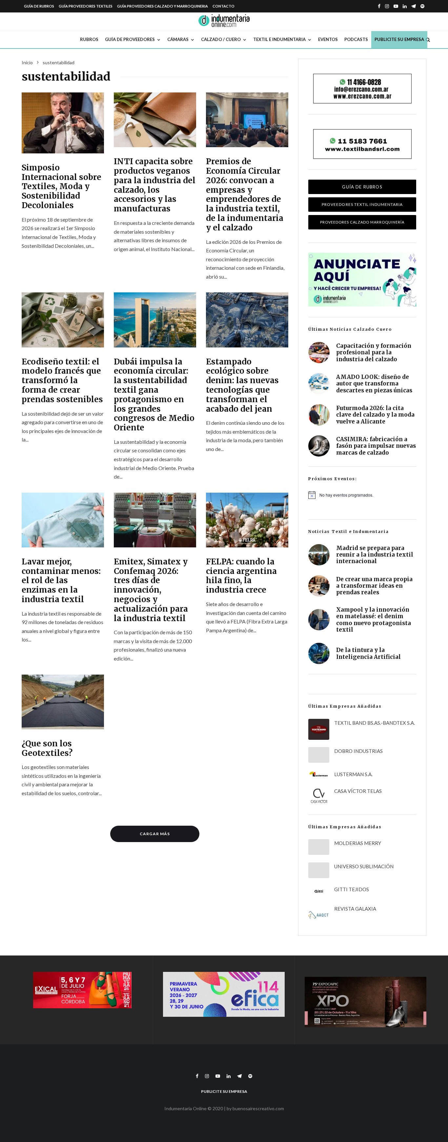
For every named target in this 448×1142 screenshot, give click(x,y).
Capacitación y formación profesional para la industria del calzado (373, 353)
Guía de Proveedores (130, 39)
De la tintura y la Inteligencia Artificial (368, 653)
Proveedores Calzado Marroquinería (362, 222)
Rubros (89, 39)
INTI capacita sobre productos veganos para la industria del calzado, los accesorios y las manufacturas (154, 185)
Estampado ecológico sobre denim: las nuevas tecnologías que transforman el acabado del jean (242, 385)
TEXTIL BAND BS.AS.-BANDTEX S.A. (374, 723)
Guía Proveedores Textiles (85, 6)
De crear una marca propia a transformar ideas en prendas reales (374, 586)
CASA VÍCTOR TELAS (358, 791)
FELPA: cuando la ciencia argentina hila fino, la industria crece (241, 576)
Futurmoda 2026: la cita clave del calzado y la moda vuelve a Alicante (375, 415)
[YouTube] (395, 6)
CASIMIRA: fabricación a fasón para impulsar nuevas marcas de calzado (376, 446)
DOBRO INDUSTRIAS (358, 751)
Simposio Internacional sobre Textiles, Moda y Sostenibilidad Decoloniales (61, 186)
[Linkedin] (404, 6)
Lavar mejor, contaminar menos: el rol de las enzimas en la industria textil (61, 580)
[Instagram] (387, 6)
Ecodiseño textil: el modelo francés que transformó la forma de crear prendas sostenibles (62, 380)
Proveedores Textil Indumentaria (362, 204)
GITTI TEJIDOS (351, 889)
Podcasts (356, 39)
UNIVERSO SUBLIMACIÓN (364, 866)
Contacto (223, 6)
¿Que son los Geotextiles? (47, 748)
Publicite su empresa (399, 39)
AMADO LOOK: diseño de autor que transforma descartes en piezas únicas (374, 384)
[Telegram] (413, 6)
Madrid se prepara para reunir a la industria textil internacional (374, 555)
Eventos (328, 39)
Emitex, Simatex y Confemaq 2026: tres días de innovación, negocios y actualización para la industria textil (151, 590)
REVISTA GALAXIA (355, 909)
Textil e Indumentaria (279, 39)
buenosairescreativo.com (258, 1108)
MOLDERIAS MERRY (357, 843)
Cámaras (178, 39)
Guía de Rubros (39, 6)
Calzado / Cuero (221, 39)
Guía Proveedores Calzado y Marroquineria (162, 6)
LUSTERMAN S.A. (353, 774)
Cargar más (155, 833)
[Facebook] (379, 6)
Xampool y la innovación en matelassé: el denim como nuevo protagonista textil (373, 619)
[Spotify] (422, 6)
